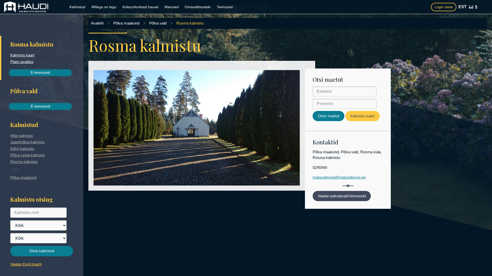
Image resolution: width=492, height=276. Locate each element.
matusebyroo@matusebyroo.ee (339, 177)
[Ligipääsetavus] (471, 7)
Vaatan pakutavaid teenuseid (342, 196)
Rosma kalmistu (24, 161)
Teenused (225, 7)
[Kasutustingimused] (476, 7)
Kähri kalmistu (22, 148)
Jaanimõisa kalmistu (27, 142)
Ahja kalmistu (21, 135)
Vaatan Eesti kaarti (26, 264)
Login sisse (444, 7)
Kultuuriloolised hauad (140, 7)
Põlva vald (158, 23)
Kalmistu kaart (22, 55)
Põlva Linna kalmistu (27, 155)
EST (462, 7)
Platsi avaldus (22, 62)
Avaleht (97, 23)
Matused (172, 7)
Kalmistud (77, 7)
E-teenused (40, 72)
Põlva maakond (23, 177)
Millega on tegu (103, 7)
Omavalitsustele (198, 7)
